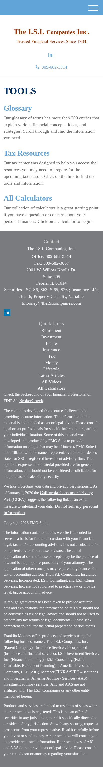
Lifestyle (52, 368)
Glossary (18, 108)
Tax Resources (27, 153)
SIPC (75, 671)
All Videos (51, 381)
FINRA (62, 671)
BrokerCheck (31, 400)
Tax (51, 356)
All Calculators (28, 198)
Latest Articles (51, 375)
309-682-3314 (54, 67)
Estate (51, 343)
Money (51, 362)
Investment (52, 336)
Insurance (51, 349)
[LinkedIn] (50, 55)
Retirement (52, 330)
